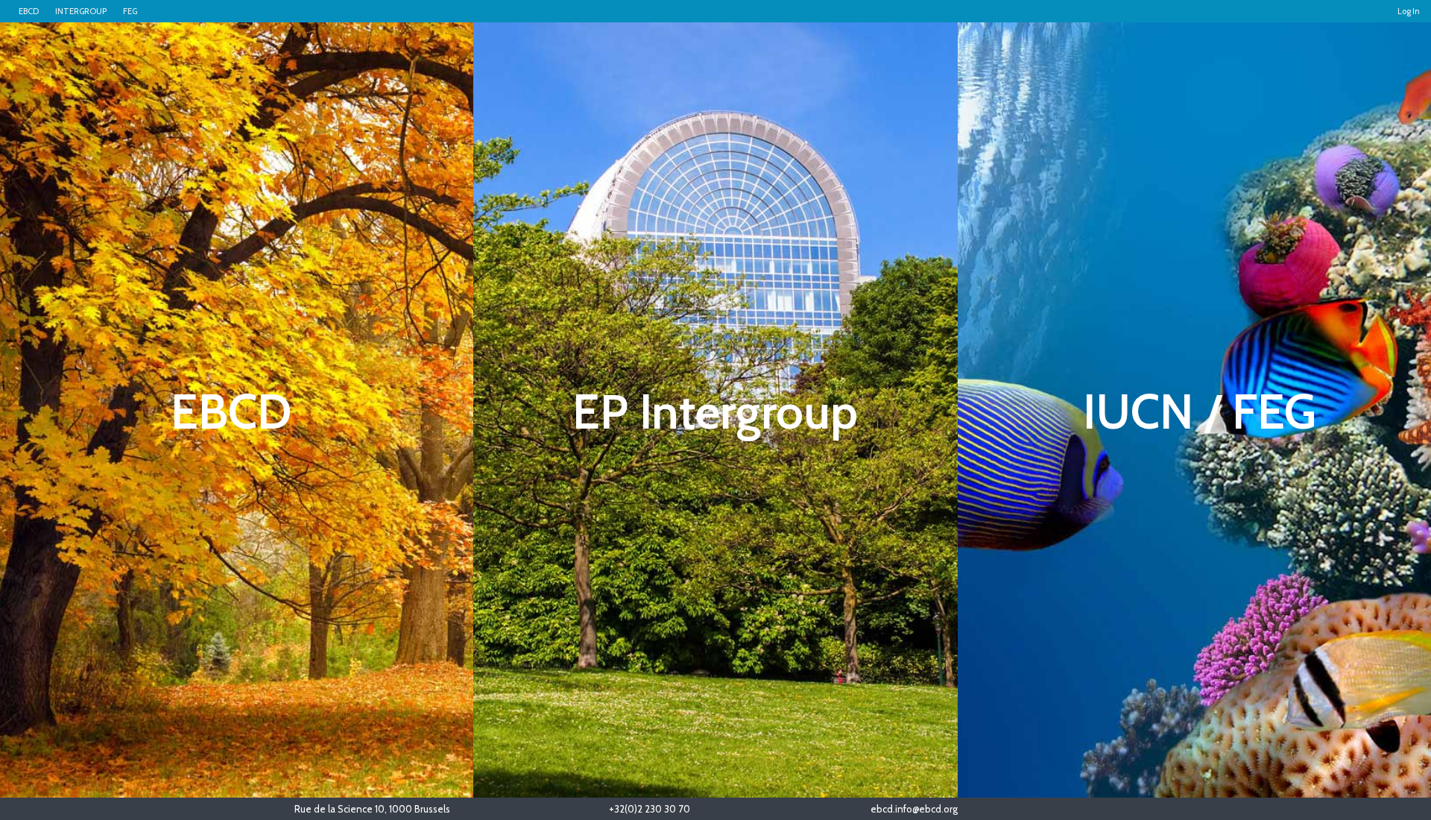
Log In (1408, 11)
